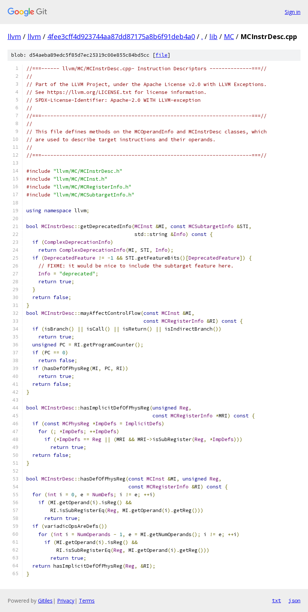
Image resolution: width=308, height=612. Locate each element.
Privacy (65, 600)
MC (229, 36)
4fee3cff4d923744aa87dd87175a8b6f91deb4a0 (121, 36)
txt (276, 600)
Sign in (292, 11)
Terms (87, 600)
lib (213, 36)
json (294, 600)
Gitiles (45, 600)
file (162, 55)
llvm (14, 36)
